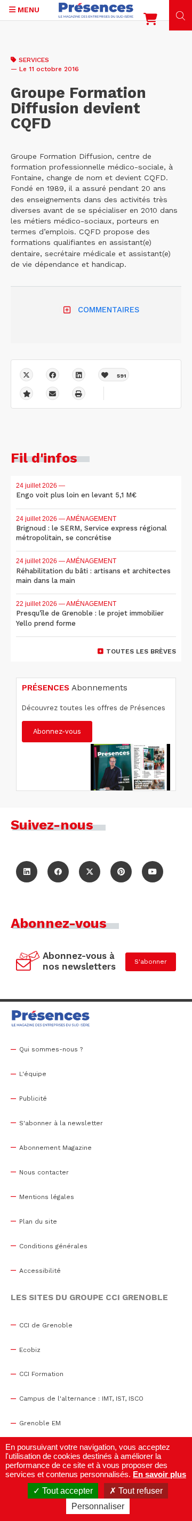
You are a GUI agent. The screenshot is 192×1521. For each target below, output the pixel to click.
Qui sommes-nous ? (51, 1049)
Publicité (33, 1098)
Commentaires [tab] (108, 309)
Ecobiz (30, 1350)
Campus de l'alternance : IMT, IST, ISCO (81, 1398)
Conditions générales (53, 1246)
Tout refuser (139, 1490)
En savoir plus (159, 1474)
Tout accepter (66, 1490)
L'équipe (32, 1074)
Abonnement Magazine (55, 1147)
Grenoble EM (40, 1423)
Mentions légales (46, 1197)
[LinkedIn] (26, 871)
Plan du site (38, 1221)
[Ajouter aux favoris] (26, 393)
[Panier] (150, 21)
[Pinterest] (121, 871)
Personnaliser (97, 1506)
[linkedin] (78, 374)
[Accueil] (96, 10)
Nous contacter (44, 1172)
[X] (26, 374)
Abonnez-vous (57, 731)
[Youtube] (152, 871)
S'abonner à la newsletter (61, 1123)
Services (34, 60)
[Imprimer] (78, 393)
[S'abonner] (28, 962)
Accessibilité (40, 1270)
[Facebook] (52, 374)
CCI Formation (41, 1374)
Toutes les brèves (141, 651)
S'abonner (150, 961)
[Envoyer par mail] (52, 393)
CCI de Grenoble (46, 1325)
